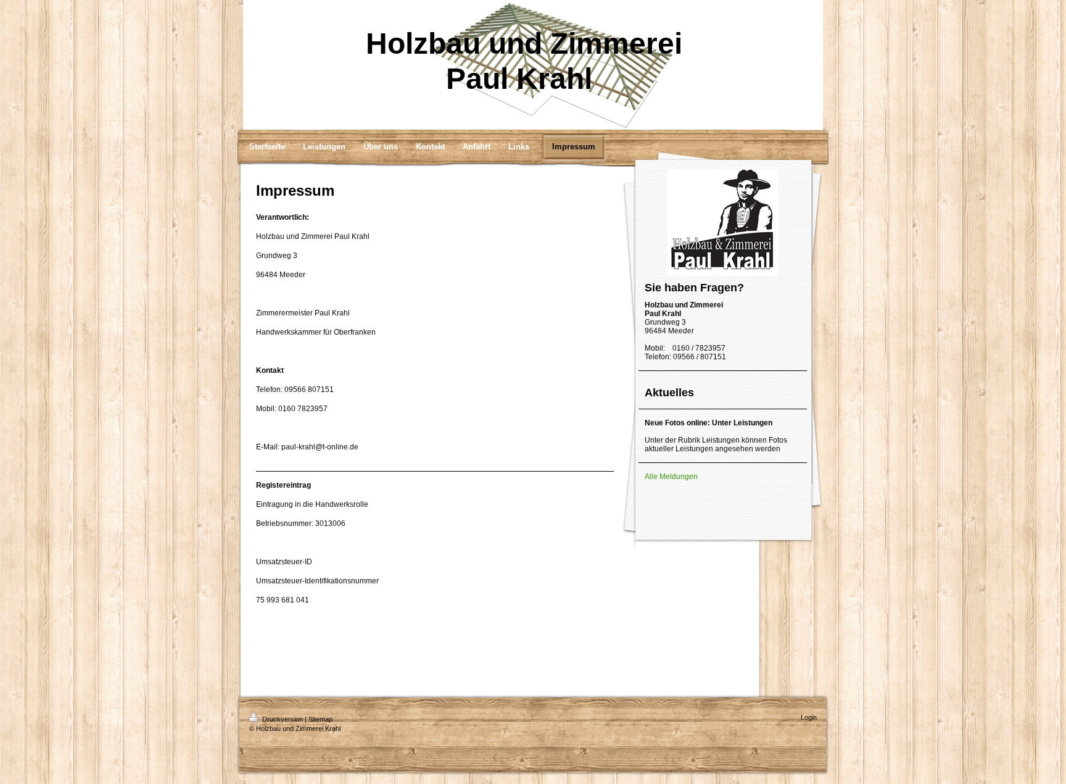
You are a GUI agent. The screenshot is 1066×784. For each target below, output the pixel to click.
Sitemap (320, 719)
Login (809, 717)
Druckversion (282, 719)
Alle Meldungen (671, 476)
